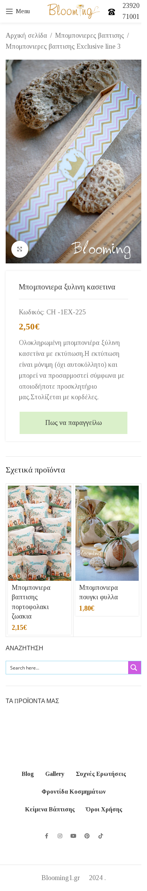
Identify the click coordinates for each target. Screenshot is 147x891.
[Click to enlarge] (19, 249)
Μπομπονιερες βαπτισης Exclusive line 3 (63, 46)
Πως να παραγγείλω (73, 422)
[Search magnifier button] (134, 667)
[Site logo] (74, 10)
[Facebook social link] (46, 836)
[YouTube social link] (73, 836)
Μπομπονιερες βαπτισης (89, 35)
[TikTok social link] (100, 836)
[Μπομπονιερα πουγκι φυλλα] (107, 533)
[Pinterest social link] (87, 836)
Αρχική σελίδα (26, 35)
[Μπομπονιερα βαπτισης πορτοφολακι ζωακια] (39, 533)
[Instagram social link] (60, 836)
